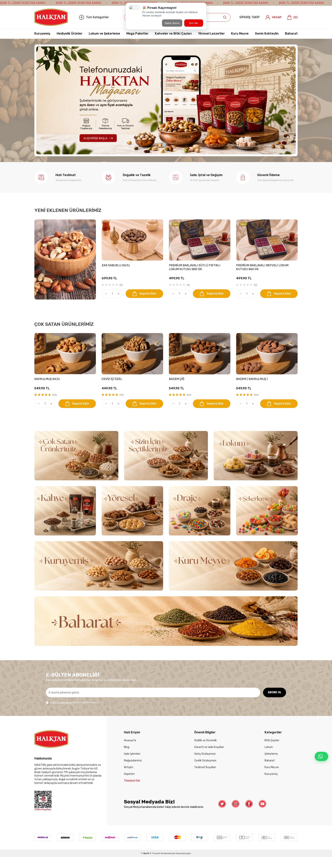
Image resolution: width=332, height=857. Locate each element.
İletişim (128, 767)
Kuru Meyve (240, 33)
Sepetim (129, 774)
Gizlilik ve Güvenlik (205, 740)
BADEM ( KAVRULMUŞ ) (252, 379)
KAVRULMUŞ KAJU (47, 379)
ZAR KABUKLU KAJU (116, 265)
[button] (156, 153)
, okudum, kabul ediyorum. (75, 702)
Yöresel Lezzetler (211, 33)
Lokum (269, 747)
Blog (126, 747)
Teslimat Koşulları (205, 767)
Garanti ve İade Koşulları (209, 747)
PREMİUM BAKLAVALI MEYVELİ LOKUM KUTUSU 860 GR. (262, 267)
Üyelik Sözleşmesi (205, 760)
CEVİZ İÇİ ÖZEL (112, 379)
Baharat (291, 33)
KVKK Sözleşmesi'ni (60, 702)
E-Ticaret (155, 853)
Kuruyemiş (42, 33)
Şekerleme (271, 754)
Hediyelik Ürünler (69, 33)
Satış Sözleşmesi (205, 754)
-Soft (145, 853)
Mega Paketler (137, 33)
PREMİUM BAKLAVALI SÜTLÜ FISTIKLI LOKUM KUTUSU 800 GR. (194, 267)
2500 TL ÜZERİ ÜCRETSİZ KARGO (23, 3)
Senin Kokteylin (267, 33)
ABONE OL (274, 692)
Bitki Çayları (272, 740)
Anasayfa (130, 740)
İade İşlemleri (132, 754)
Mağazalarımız (133, 760)
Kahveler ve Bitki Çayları (173, 33)
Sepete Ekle (147, 293)
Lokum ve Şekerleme (104, 33)
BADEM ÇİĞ (176, 379)
